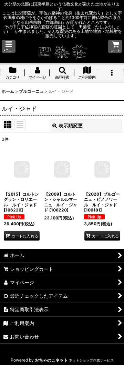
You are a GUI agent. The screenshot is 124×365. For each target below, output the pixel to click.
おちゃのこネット (51, 360)
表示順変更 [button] (71, 125)
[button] (9, 46)
